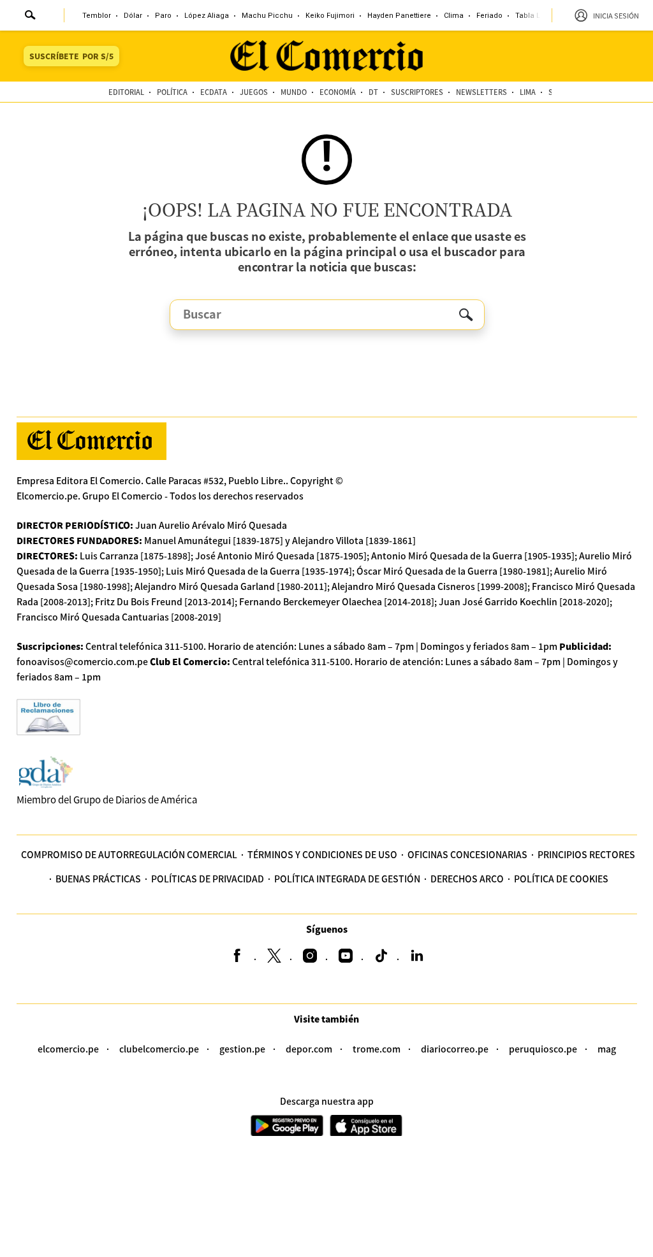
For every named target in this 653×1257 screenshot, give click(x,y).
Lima (528, 92)
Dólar (133, 15)
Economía (337, 92)
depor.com (309, 1048)
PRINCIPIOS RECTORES (586, 854)
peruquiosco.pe (543, 1048)
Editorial (126, 92)
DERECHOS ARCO (467, 878)
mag (607, 1048)
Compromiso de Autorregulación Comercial (129, 854)
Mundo (294, 92)
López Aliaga (206, 15)
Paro (163, 15)
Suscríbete (71, 55)
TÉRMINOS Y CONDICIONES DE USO (322, 854)
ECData (213, 92)
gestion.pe (242, 1048)
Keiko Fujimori (330, 15)
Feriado (489, 15)
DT (373, 92)
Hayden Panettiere (399, 15)
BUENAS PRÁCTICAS (98, 878)
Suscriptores (417, 92)
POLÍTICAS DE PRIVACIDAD (207, 878)
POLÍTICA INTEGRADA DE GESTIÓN (347, 878)
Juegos (254, 92)
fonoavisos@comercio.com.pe (82, 661)
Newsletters (481, 92)
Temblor (96, 15)
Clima (454, 15)
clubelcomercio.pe (159, 1048)
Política (172, 92)
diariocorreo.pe (454, 1048)
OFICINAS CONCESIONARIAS (467, 854)
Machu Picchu (267, 15)
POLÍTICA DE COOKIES (561, 878)
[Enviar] (30, 16)
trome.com (376, 1048)
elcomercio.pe (68, 1048)
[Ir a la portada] (91, 441)
